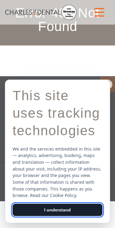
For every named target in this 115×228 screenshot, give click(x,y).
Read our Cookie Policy (53, 195)
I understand (57, 209)
